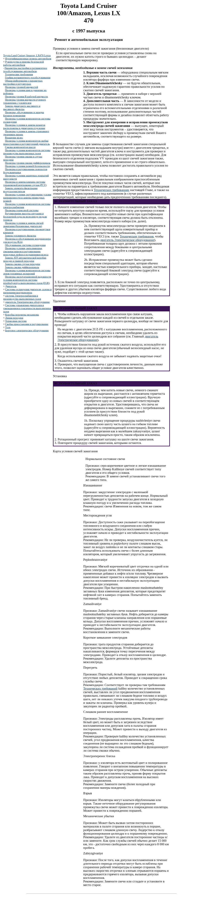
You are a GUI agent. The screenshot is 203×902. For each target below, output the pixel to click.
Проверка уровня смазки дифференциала (27, 162)
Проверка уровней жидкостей (21, 87)
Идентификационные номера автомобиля (28, 58)
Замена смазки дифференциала (22, 267)
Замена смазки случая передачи (22, 264)
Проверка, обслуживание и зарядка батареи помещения (23, 114)
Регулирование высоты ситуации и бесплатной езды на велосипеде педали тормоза (25, 216)
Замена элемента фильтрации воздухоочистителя (20, 190)
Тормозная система (16, 321)
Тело (8, 327)
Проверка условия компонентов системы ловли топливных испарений (26, 272)
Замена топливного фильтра (20, 235)
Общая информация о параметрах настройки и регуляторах (23, 82)
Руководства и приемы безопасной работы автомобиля (23, 63)
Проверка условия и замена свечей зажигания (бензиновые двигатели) (23, 224)
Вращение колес (14, 137)
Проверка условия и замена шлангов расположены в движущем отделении (24, 126)
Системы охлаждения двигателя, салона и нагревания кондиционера (27, 291)
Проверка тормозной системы (21, 210)
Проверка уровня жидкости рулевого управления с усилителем (24, 101)
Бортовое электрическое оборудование (27, 330)
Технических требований (100, 688)
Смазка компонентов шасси (20, 147)
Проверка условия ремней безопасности (27, 166)
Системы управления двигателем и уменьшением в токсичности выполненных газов (27, 308)
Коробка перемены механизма (22, 314)
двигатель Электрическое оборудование (27, 302)
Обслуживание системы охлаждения (25, 245)
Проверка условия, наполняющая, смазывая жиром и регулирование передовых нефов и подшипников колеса (25, 251)
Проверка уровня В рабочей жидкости (26, 96)
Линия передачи (14, 317)
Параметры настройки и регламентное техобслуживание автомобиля (25, 70)
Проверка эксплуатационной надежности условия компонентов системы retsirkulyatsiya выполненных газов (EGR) (27, 280)
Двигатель (10, 286)
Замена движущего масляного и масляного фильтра (21, 108)
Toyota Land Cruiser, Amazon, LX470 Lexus (27, 55)
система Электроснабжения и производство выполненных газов (22, 297)
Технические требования (19, 74)
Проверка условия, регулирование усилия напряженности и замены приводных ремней (27, 197)
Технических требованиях (111, 190)
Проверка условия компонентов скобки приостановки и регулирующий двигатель (26, 142)
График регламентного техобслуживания (27, 77)
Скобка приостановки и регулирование (26, 324)
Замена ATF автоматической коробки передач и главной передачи (24, 259)
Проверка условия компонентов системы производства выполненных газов (26, 152)
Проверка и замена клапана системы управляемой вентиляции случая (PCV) (24, 183)
